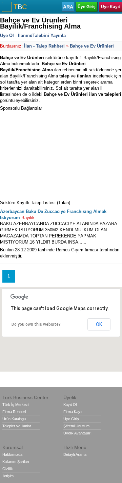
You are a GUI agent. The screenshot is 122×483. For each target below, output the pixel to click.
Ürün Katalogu (14, 419)
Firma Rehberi (14, 412)
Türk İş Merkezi (15, 404)
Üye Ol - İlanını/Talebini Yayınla (33, 35)
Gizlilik (7, 469)
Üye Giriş (87, 6)
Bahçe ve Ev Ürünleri (92, 46)
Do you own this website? (36, 324)
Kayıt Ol (70, 404)
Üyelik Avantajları (77, 433)
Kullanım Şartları (15, 462)
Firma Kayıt (72, 412)
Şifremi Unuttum (76, 426)
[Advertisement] (51, 153)
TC (20, 7)
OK (99, 324)
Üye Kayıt (110, 6)
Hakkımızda (12, 454)
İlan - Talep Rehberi (44, 46)
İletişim (8, 476)
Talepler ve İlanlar (16, 426)
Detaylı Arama (74, 454)
